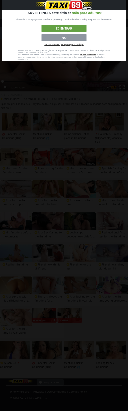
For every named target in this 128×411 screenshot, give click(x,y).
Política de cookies (88, 54)
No (64, 38)
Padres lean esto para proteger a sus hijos (64, 44)
